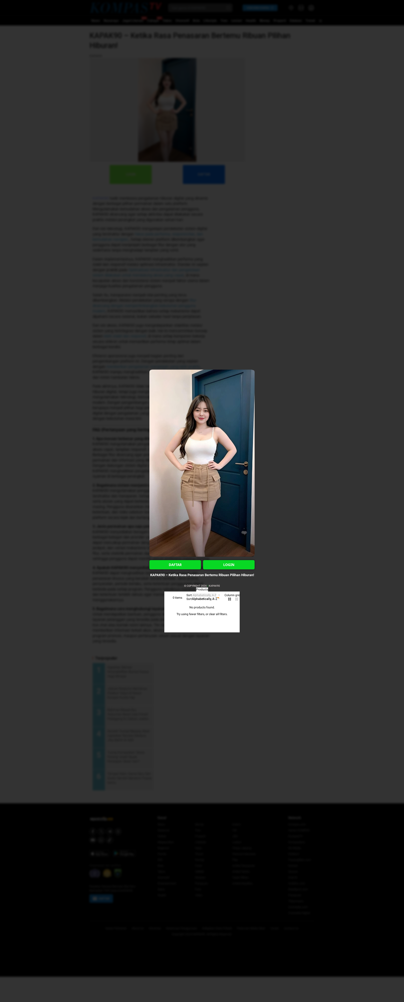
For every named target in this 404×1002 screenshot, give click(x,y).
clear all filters (218, 614)
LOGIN (228, 564)
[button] (203, 599)
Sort (189, 595)
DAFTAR (175, 564)
